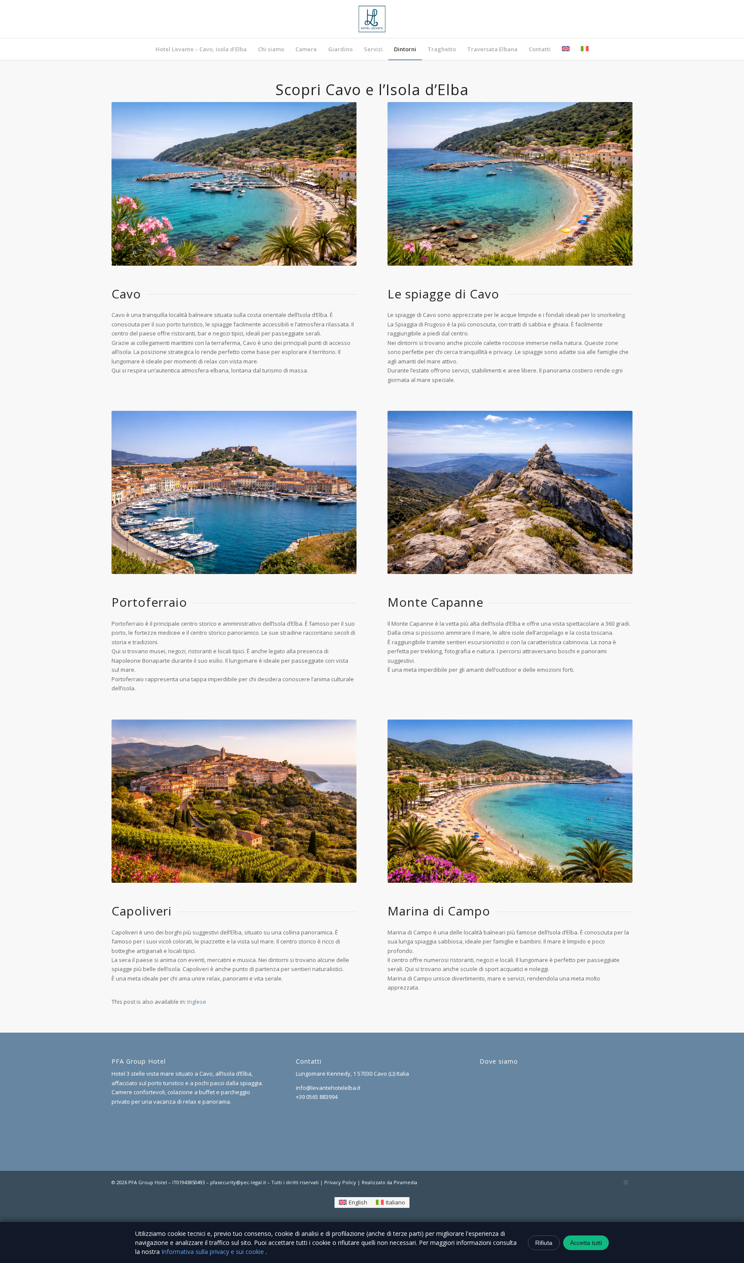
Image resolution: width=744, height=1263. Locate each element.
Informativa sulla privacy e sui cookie (213, 1251)
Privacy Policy (340, 1182)
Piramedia (405, 1182)
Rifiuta (543, 1242)
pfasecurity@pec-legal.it (238, 1182)
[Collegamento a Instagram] (626, 1182)
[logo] (372, 19)
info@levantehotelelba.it (328, 1088)
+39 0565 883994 (317, 1097)
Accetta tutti (586, 1242)
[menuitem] (201, 49)
